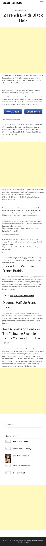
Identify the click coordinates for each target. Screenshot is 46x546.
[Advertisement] (23, 50)
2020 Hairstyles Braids (22, 466)
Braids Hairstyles (12, 2)
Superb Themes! (23, 543)
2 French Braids (19, 473)
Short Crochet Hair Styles (23, 449)
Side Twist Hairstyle (21, 456)
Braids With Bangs (20, 442)
